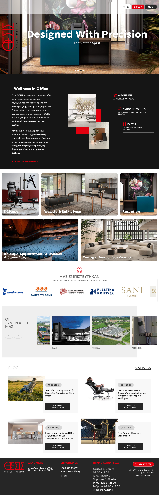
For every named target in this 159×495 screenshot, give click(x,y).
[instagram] (65, 476)
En (128, 7)
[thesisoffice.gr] (10, 37)
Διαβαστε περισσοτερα (58, 406)
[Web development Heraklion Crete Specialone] (145, 475)
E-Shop (137, 7)
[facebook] (61, 476)
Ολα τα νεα (143, 367)
